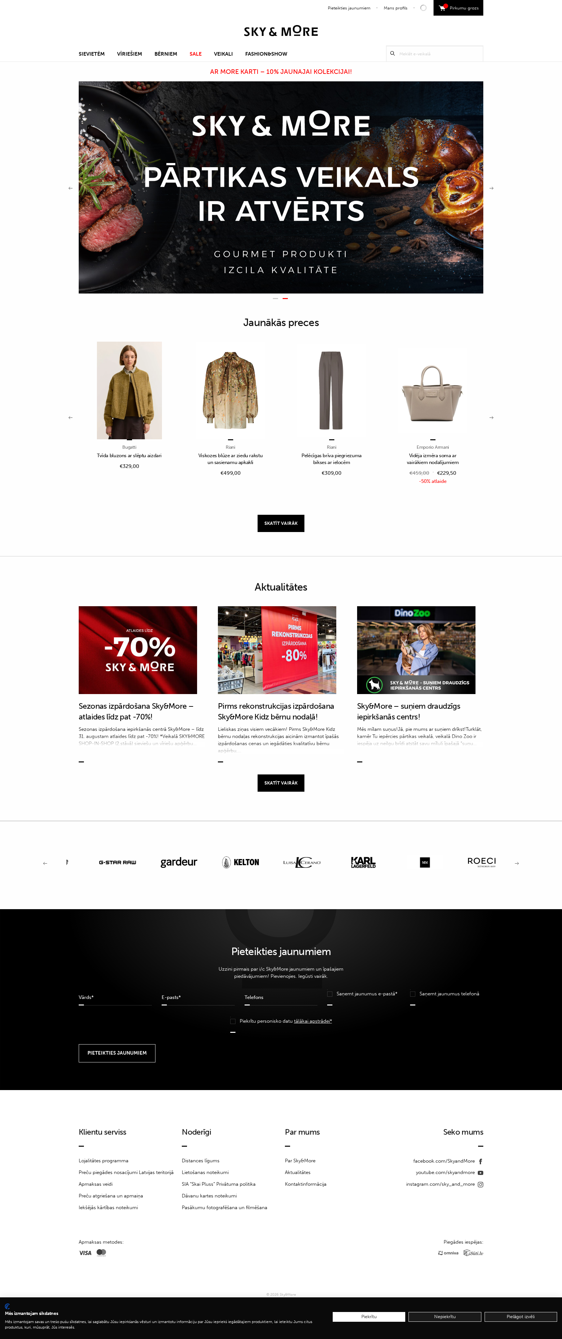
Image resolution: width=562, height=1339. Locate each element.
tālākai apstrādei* (313, 1021)
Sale (196, 54)
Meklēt (392, 53)
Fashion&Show (266, 54)
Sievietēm (92, 54)
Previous (70, 187)
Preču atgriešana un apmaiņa (111, 1196)
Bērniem (165, 54)
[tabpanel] (281, 187)
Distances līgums (201, 1161)
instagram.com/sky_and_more (441, 1184)
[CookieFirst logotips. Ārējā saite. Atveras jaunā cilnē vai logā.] (7, 1306)
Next (491, 187)
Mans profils (396, 8)
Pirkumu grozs (462, 7)
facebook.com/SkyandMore (444, 1161)
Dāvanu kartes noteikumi (209, 1196)
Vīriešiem (129, 54)
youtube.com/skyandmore (446, 1172)
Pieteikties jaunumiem (349, 8)
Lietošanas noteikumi (205, 1172)
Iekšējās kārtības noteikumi (108, 1207)
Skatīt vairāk (281, 523)
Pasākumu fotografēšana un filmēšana (224, 1207)
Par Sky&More (300, 1161)
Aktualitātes (298, 1172)
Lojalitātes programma (103, 1161)
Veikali (223, 54)
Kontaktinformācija (306, 1184)
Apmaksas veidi (96, 1184)
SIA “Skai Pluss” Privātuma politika (219, 1184)
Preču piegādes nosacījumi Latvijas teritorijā (126, 1172)
